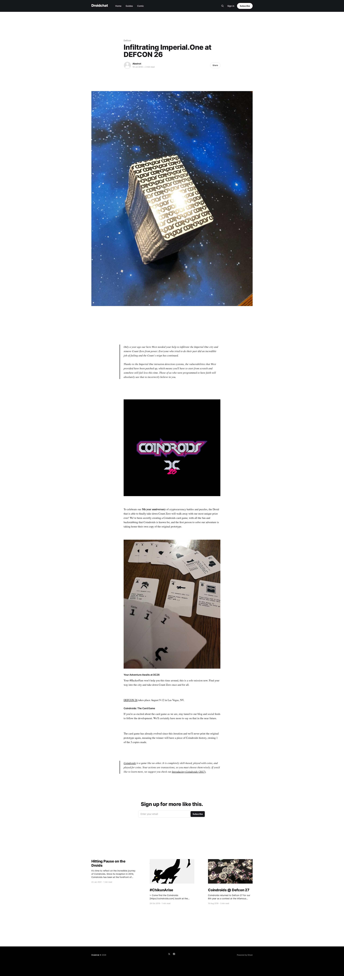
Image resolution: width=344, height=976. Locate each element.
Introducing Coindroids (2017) (189, 771)
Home (118, 6)
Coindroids (130, 763)
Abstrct (136, 63)
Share (215, 65)
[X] (169, 954)
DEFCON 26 (130, 700)
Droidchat (99, 5)
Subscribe (245, 6)
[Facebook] (174, 954)
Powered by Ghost (245, 955)
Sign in (230, 6)
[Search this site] (222, 6)
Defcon (127, 40)
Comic (140, 6)
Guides (129, 6)
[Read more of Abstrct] (127, 65)
